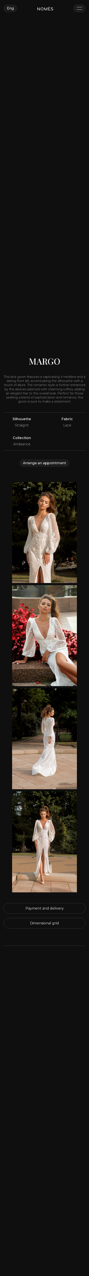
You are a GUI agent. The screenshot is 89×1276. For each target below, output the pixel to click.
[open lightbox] (44, 532)
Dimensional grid (44, 923)
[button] (10, 8)
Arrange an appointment (44, 463)
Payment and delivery (44, 908)
